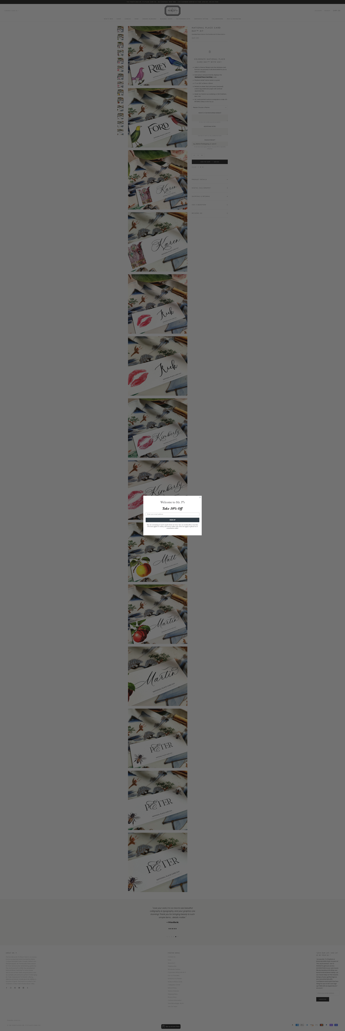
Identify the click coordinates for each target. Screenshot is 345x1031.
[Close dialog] (200, 497)
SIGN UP (172, 520)
